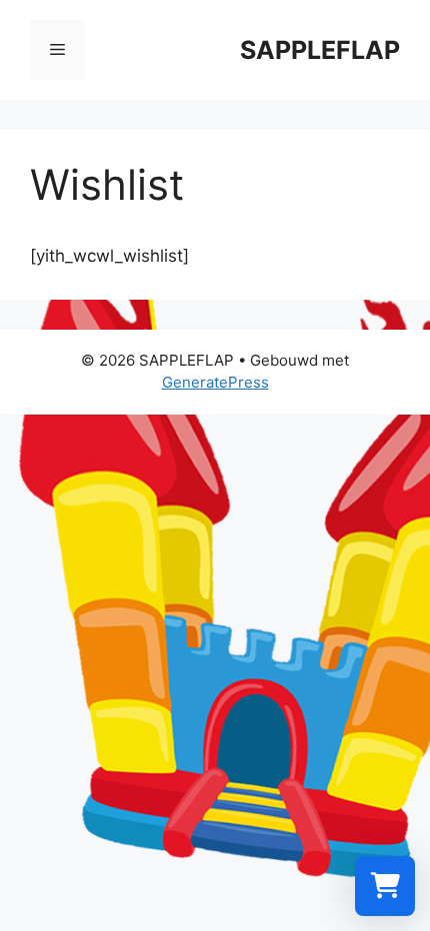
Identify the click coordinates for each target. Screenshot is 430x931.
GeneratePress (215, 382)
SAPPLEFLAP (320, 50)
